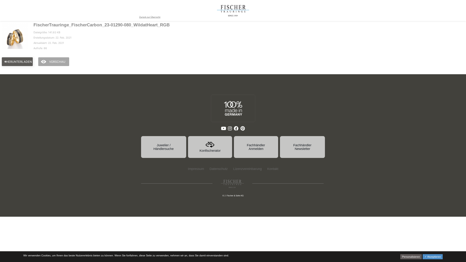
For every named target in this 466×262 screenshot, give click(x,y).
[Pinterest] (242, 128)
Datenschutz (219, 169)
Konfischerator (210, 150)
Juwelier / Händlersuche (163, 147)
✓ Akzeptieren (432, 256)
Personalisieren (411, 256)
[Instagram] (230, 128)
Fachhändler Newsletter (302, 147)
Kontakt (272, 169)
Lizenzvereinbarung (247, 169)
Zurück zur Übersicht (149, 17)
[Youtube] (223, 128)
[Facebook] (236, 128)
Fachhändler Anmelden (256, 147)
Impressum (196, 169)
